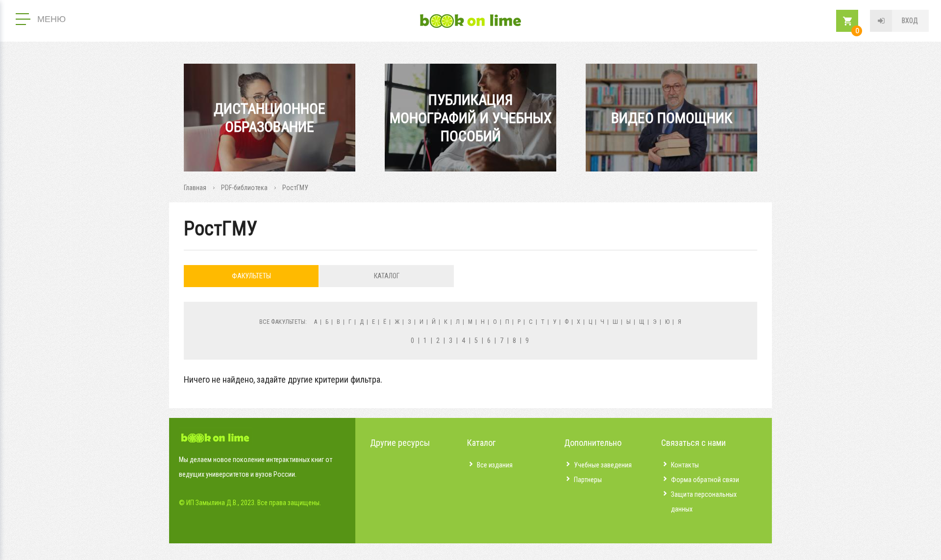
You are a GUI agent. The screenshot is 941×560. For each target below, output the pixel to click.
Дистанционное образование (269, 117)
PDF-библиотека (244, 188)
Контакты (685, 465)
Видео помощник (671, 117)
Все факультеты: (283, 321)
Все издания (495, 465)
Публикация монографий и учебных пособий (471, 118)
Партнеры (588, 480)
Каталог (386, 276)
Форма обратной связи (705, 480)
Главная (195, 188)
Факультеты (251, 276)
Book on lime (470, 21)
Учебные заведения (603, 465)
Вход (910, 20)
